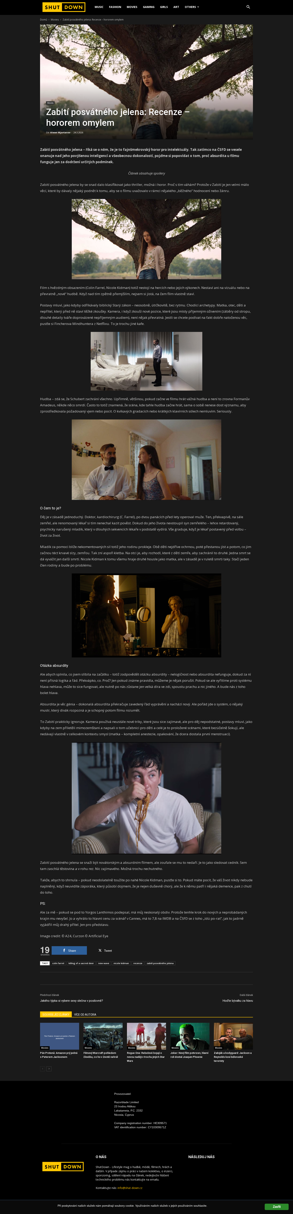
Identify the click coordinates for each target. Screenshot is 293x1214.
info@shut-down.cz (130, 1188)
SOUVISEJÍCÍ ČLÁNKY (55, 1014)
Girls (164, 7)
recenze (137, 963)
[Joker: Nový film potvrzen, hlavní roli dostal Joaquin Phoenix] (189, 1036)
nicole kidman (121, 963)
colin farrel (58, 963)
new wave (103, 963)
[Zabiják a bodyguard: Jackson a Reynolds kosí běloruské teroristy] (233, 1036)
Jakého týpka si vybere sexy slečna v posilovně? (71, 1000)
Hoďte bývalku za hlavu (238, 1000)
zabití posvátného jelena (160, 963)
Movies (132, 7)
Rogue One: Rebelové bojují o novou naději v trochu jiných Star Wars (146, 1056)
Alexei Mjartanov (60, 132)
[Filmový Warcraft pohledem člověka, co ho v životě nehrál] (103, 1036)
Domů (43, 19)
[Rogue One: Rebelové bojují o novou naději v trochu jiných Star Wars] (146, 1036)
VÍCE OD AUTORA (85, 1014)
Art (176, 7)
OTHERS (190, 7)
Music (99, 7)
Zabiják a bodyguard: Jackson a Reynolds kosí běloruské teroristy (233, 1056)
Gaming (148, 7)
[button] (248, 7)
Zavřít (276, 1206)
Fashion (115, 7)
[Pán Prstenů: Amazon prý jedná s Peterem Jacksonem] (59, 1036)
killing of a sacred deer (81, 963)
